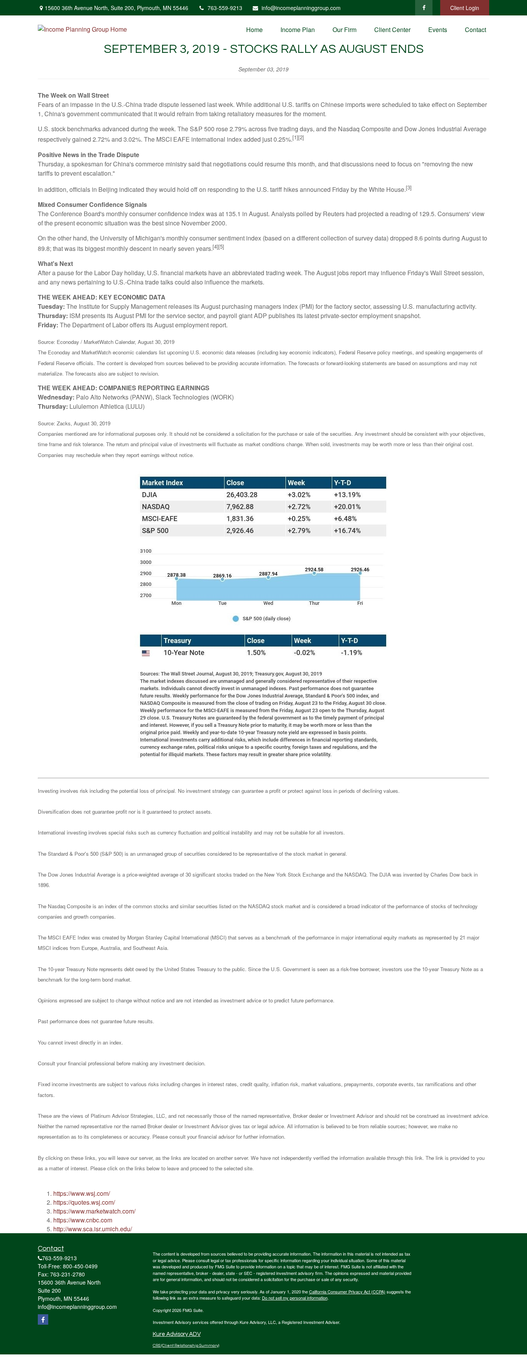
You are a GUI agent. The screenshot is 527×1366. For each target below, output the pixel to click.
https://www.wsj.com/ (81, 1193)
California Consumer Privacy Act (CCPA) (347, 1291)
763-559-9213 (225, 8)
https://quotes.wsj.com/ (84, 1202)
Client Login (464, 8)
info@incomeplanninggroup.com (301, 8)
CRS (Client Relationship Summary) (186, 1345)
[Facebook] (423, 7)
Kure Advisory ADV (177, 1334)
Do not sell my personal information (295, 1298)
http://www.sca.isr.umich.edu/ (92, 1228)
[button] (254, 29)
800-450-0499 (80, 1266)
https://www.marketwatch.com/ (94, 1211)
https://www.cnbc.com (82, 1219)
